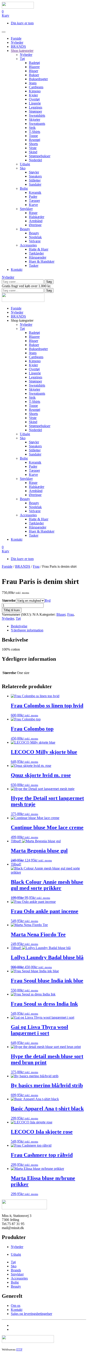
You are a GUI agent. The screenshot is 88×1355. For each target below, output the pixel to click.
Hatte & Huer (38, 249)
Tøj (22, 59)
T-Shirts (34, 132)
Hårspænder (37, 257)
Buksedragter (38, 79)
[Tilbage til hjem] (23, 301)
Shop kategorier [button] (22, 320)
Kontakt (16, 269)
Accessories (28, 245)
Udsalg (25, 164)
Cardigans (36, 87)
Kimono (35, 91)
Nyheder (17, 42)
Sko (22, 168)
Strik (32, 128)
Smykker (26, 209)
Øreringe (35, 225)
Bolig (24, 188)
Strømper (35, 111)
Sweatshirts (37, 115)
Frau (36, 566)
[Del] (63, 5)
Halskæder (36, 217)
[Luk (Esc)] (73, 5)
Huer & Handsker (41, 261)
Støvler (34, 172)
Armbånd (35, 221)
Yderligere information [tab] (27, 630)
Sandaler (35, 184)
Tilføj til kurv (12, 610)
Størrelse (9, 600)
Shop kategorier (22, 50)
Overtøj (34, 99)
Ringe (33, 213)
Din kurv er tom (22, 23)
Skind (33, 152)
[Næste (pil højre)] (80, 677)
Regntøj (34, 140)
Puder (33, 196)
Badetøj (34, 63)
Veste (33, 148)
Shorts (33, 144)
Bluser (33, 71)
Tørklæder (36, 253)
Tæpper (34, 201)
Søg (49, 281)
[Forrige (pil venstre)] (8, 677)
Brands (16, 1270)
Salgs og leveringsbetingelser (31, 1314)
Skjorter (34, 119)
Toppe (33, 136)
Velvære (35, 241)
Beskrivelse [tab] (19, 626)
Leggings (35, 107)
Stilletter (35, 180)
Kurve (33, 205)
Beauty (25, 229)
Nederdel (35, 160)
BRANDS (18, 46)
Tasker (33, 265)
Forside (16, 38)
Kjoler (33, 95)
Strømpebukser (39, 156)
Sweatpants (37, 123)
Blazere (34, 67)
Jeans (33, 83)
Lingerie (35, 103)
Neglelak (35, 237)
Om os (15, 1305)
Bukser (34, 75)
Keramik (35, 192)
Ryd (48, 600)
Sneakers (35, 176)
